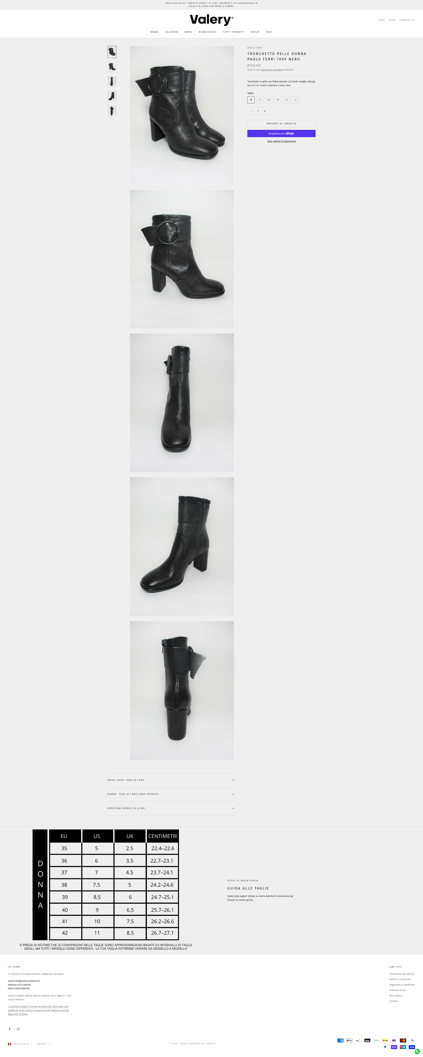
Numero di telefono (180, 535)
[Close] (252, 479)
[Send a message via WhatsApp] (417, 1051)
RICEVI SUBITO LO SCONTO (211, 571)
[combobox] (180, 542)
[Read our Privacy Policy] (249, 560)
